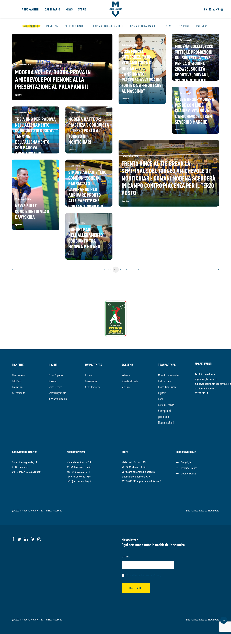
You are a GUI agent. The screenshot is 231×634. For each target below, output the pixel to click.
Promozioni (17, 387)
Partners (201, 26)
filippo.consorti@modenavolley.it (213, 384)
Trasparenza (167, 364)
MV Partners (93, 364)
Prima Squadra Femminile (108, 26)
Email (126, 556)
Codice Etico (164, 381)
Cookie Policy (188, 473)
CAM (160, 398)
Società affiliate (130, 381)
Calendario (52, 9)
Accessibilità (18, 392)
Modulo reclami (166, 422)
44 (109, 269)
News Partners (92, 387)
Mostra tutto (32, 26)
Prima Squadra (56, 375)
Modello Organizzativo (169, 375)
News (69, 9)
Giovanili (53, 381)
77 (139, 269)
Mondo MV (52, 26)
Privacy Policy (189, 468)
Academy (127, 364)
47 (127, 269)
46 (121, 269)
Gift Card (16, 381)
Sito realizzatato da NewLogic (202, 510)
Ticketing (18, 364)
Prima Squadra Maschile (144, 26)
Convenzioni (91, 381)
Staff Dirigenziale (57, 392)
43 (103, 269)
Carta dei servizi (166, 404)
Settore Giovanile (75, 26)
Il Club (53, 364)
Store (82, 9)
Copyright (186, 462)
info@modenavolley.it (79, 481)
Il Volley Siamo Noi (58, 398)
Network (126, 375)
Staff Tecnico (55, 387)
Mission (126, 387)
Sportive (184, 26)
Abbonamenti (30, 9)
